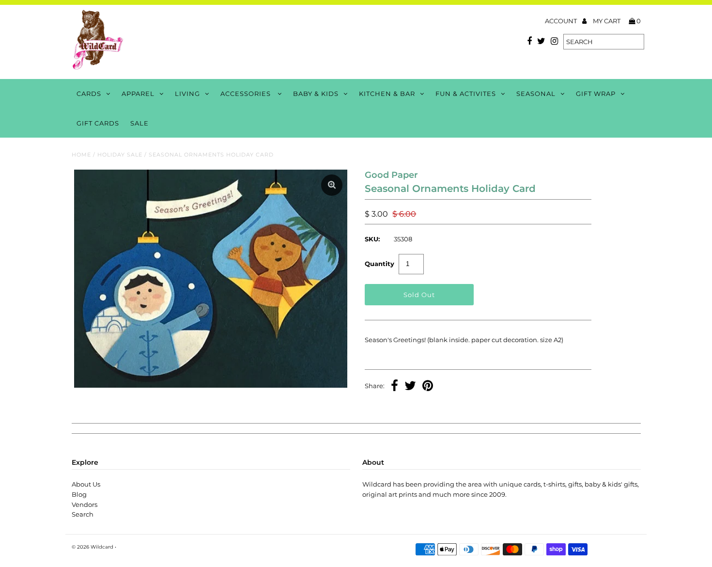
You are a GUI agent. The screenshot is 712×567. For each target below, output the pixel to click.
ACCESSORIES (246, 93)
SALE (139, 123)
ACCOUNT (561, 21)
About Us (86, 484)
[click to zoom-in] (331, 185)
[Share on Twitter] (410, 386)
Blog (79, 494)
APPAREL (138, 93)
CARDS (89, 93)
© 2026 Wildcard (92, 547)
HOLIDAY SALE (119, 154)
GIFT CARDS (98, 123)
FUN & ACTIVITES (465, 93)
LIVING (187, 93)
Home (81, 154)
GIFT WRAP (596, 93)
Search (82, 514)
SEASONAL (536, 93)
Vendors (84, 504)
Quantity (379, 264)
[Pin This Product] (427, 386)
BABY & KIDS (316, 93)
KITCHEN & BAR (387, 93)
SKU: (372, 239)
